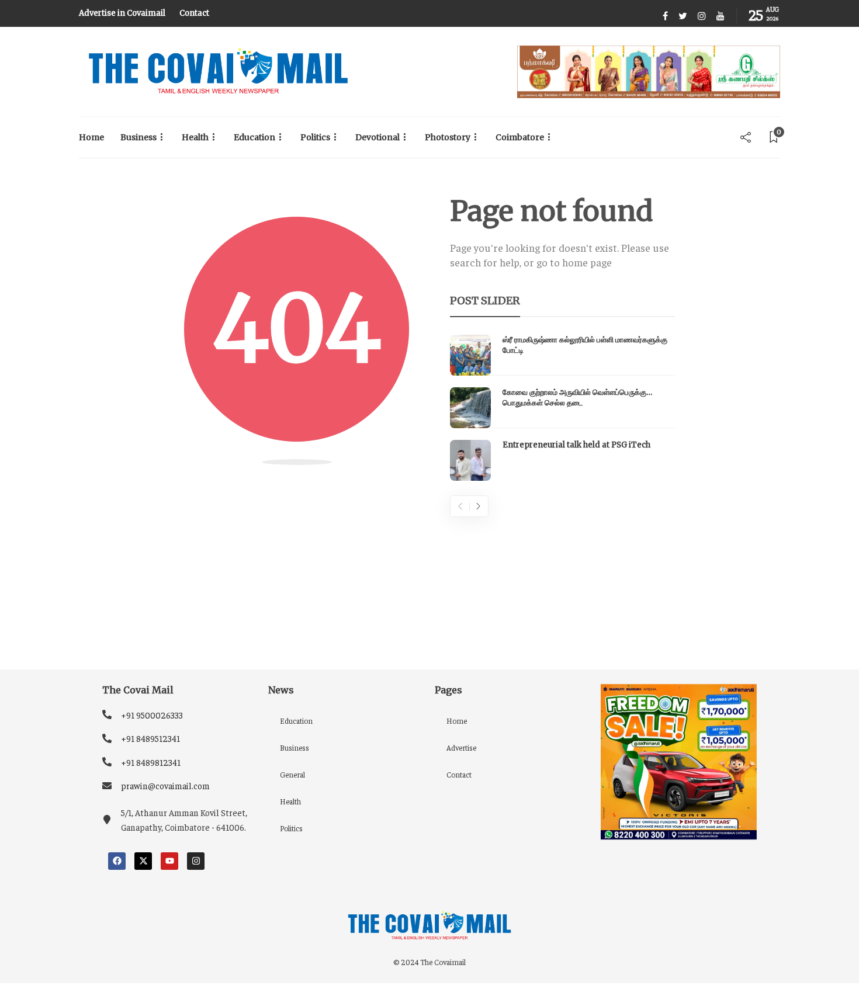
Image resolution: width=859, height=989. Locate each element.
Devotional (377, 137)
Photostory (447, 137)
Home (91, 137)
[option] (562, 408)
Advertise (461, 747)
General (292, 774)
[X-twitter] (143, 861)
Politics (315, 137)
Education (254, 137)
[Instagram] (196, 861)
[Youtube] (169, 861)
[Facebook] (117, 861)
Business (138, 137)
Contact (194, 13)
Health (195, 137)
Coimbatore (520, 137)
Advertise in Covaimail (122, 13)
